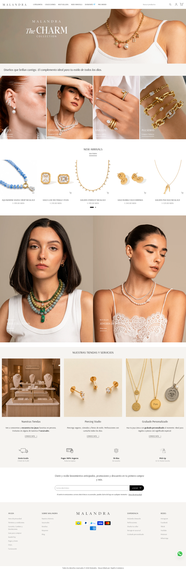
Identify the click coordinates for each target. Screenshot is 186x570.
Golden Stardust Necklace (93, 200)
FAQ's (10, 545)
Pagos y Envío (13, 541)
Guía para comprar (15, 533)
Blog (43, 534)
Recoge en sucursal (134, 530)
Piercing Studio (93, 421)
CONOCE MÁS (30, 436)
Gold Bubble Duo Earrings (130, 200)
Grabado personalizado (135, 534)
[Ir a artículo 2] (95, 207)
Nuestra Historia (48, 518)
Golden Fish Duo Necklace (167, 200)
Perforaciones (132, 522)
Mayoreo (45, 530)
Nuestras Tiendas (31, 421)
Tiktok (163, 526)
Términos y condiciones (16, 522)
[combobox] (154, 4)
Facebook (164, 522)
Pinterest (164, 534)
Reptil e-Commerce (117, 568)
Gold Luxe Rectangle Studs (56, 200)
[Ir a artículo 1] (92, 207)
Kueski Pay (12, 537)
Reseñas (45, 526)
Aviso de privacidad (135, 494)
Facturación (12, 549)
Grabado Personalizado (155, 421)
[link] (23, 107)
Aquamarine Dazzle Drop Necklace (18, 200)
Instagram (164, 518)
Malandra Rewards (134, 518)
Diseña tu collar (132, 526)
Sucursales (45, 522)
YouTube (164, 530)
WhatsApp (164, 538)
